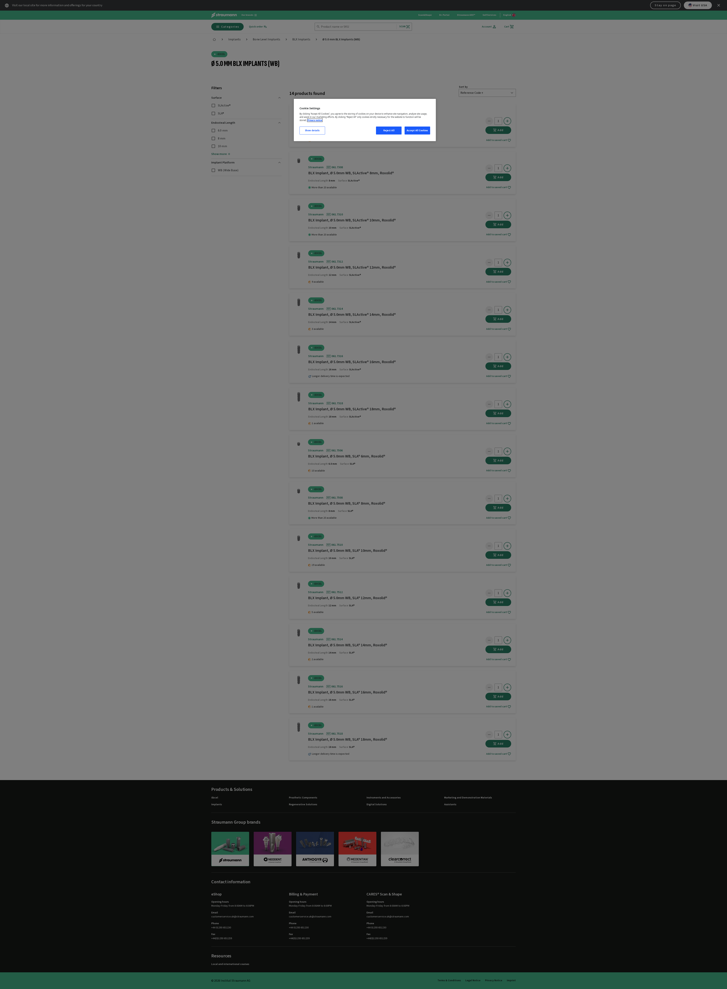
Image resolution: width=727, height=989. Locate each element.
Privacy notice (314, 120)
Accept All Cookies (417, 130)
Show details (312, 130)
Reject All (389, 130)
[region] (365, 120)
